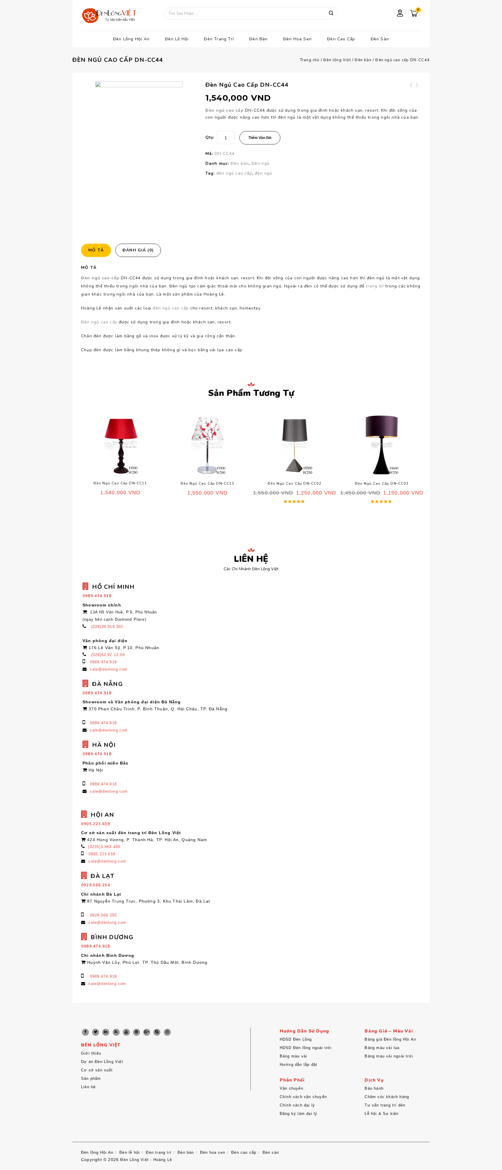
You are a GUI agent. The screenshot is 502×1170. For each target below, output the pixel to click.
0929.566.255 (103, 915)
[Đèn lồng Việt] (108, 16)
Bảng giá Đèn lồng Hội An (390, 1039)
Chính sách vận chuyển (303, 1097)
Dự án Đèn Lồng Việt (102, 1061)
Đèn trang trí (219, 39)
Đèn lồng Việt (337, 60)
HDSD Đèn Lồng (296, 1039)
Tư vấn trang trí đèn (385, 1105)
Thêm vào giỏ (259, 138)
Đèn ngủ (261, 163)
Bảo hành (374, 1088)
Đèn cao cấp (341, 39)
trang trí (375, 286)
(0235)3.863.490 (104, 847)
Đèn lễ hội (177, 39)
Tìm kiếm (331, 13)
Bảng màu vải (293, 1056)
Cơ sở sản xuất (97, 1070)
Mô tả (96, 250)
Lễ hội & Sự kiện (382, 1113)
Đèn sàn (380, 39)
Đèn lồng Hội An (131, 39)
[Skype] (156, 1032)
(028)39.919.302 (107, 626)
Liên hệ (88, 1087)
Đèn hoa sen (297, 39)
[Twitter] (95, 1032)
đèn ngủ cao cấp (234, 173)
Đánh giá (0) (138, 250)
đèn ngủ (263, 173)
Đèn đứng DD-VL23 (411, 88)
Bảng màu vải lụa (382, 1048)
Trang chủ (310, 60)
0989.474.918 (103, 662)
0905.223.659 (102, 854)
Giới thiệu (91, 1053)
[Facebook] (85, 1032)
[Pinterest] (136, 1032)
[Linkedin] (105, 1032)
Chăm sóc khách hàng (387, 1097)
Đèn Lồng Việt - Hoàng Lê (146, 1160)
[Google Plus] (146, 1032)
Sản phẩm (91, 1078)
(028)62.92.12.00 (108, 655)
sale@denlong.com (109, 669)
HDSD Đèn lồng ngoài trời (306, 1048)
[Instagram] (167, 1032)
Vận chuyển (291, 1088)
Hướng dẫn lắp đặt (298, 1064)
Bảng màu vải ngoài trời (389, 1056)
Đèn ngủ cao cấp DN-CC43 (418, 91)
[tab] (98, 250)
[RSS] (116, 1032)
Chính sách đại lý (297, 1105)
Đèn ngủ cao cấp (224, 110)
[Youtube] (126, 1032)
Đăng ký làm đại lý (299, 1113)
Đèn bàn (258, 39)
